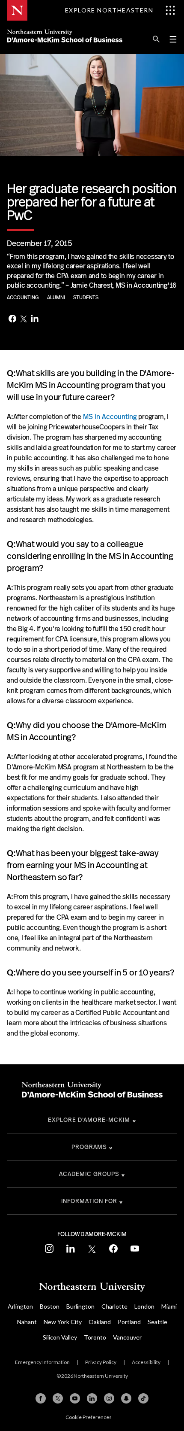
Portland (129, 1321)
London (144, 1306)
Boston (49, 1306)
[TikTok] (143, 1398)
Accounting (23, 297)
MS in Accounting (110, 417)
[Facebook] (12, 319)
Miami (169, 1306)
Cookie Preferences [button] (88, 1417)
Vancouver (127, 1337)
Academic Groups (89, 1174)
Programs (89, 1146)
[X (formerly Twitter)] (58, 1398)
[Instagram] (109, 1398)
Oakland (100, 1321)
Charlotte (114, 1306)
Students (85, 297)
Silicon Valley (60, 1337)
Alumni (56, 297)
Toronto (95, 1337)
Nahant (27, 1321)
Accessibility (146, 1362)
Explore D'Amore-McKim (89, 1119)
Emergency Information (42, 1362)
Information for (89, 1201)
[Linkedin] (92, 1398)
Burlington (80, 1306)
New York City (63, 1321)
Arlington (20, 1306)
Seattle (157, 1321)
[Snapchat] (126, 1398)
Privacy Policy (100, 1362)
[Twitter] (23, 319)
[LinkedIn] (34, 319)
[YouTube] (75, 1398)
